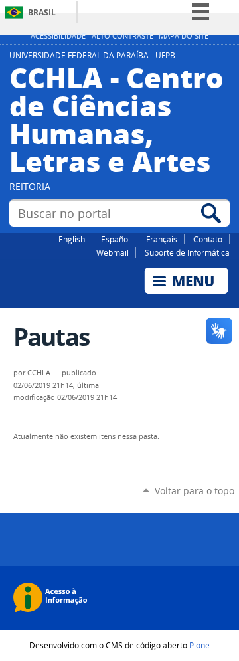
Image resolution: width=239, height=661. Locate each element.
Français (161, 239)
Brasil (42, 12)
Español (115, 239)
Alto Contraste (122, 36)
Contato (207, 239)
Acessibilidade (58, 36)
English (71, 239)
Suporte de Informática (187, 252)
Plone (199, 645)
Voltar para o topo (194, 490)
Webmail (112, 252)
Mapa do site (183, 36)
